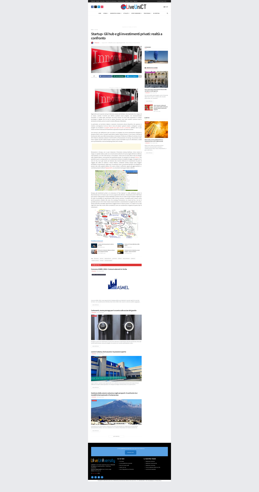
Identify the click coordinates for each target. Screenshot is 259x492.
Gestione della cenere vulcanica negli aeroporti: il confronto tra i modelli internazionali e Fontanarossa (114, 394)
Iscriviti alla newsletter (151, 469)
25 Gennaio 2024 (128, 253)
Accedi (166, 6)
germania (115, 258)
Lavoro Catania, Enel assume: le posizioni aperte (108, 352)
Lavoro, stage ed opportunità (119, 42)
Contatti (131, 1)
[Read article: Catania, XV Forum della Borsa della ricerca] (120, 245)
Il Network (93, 1)
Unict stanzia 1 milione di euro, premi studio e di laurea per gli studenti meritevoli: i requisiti (161, 107)
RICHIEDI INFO (130, 452)
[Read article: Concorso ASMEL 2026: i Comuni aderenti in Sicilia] (116, 286)
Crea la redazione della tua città (153, 467)
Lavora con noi (122, 467)
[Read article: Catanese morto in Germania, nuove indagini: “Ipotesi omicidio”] (120, 251)
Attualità (125, 13)
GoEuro (137, 157)
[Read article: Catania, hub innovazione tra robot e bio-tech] (94, 245)
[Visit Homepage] (133, 7)
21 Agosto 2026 (154, 142)
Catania (105, 13)
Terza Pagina (147, 13)
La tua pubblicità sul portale (125, 463)
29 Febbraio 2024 (102, 253)
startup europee (108, 260)
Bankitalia (96, 258)
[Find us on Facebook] (92, 7)
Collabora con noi (120, 1)
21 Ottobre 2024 (128, 247)
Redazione (97, 42)
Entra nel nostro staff (124, 465)
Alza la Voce (102, 1)
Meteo (147, 122)
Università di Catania (115, 13)
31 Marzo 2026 (102, 247)
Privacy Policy (158, 480)
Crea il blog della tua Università (126, 469)
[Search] (167, 13)
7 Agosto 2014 (104, 42)
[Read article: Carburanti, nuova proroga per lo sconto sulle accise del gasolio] (116, 327)
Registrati (135, 1)
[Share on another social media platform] (140, 76)
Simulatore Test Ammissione (111, 1)
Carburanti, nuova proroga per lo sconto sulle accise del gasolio (113, 310)
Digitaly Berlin (109, 168)
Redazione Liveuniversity (151, 463)
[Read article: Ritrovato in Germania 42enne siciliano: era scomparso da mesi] (94, 251)
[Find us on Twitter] (95, 7)
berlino (101, 258)
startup (101, 260)
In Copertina (156, 13)
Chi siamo (121, 461)
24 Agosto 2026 (101, 312)
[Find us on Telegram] (99, 7)
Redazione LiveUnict (150, 461)
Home (99, 13)
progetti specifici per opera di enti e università (117, 127)
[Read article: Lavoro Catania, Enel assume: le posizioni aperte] (116, 368)
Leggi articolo (96, 304)
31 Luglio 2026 (154, 92)
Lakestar (133, 258)
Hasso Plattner (126, 258)
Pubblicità (127, 1)
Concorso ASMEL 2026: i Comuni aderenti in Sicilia (109, 269)
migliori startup (95, 260)
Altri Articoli (116, 436)
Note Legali (94, 473)
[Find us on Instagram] (102, 7)
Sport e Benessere (135, 13)
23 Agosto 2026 (101, 397)
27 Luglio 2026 (157, 111)
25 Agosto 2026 (101, 271)
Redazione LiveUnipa (150, 465)
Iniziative (97, 1)
